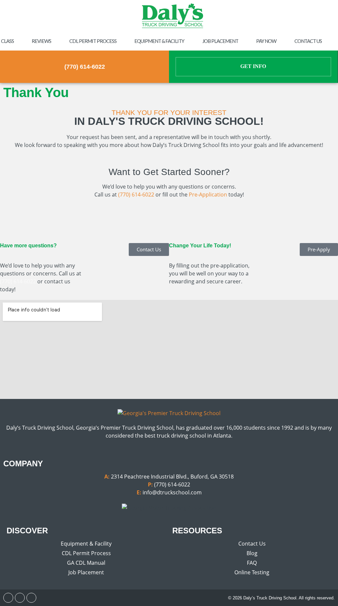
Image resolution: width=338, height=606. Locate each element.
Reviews (41, 41)
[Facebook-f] (8, 598)
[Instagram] (20, 598)
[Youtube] (31, 598)
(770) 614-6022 (84, 66)
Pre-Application (208, 194)
